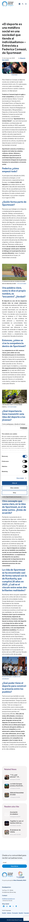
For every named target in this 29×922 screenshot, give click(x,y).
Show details (20, 478)
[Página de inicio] (7, 4)
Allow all (14, 483)
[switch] (25, 461)
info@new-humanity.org (8, 898)
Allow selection (14, 488)
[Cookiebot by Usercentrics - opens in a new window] (20, 428)
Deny (14, 492)
